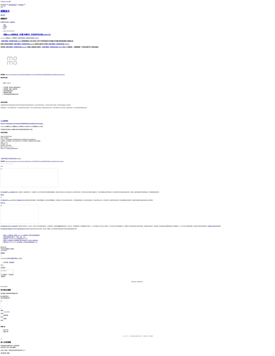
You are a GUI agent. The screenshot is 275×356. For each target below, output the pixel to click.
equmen (10, 200)
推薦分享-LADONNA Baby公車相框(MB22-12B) (15, 238)
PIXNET (126, 336)
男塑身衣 (19, 200)
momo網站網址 (4, 121)
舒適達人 (10, 228)
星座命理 (12, 22)
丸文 (4, 203)
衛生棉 (4, 228)
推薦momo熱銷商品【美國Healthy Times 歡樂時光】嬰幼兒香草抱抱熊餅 (21, 235)
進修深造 (11, 262)
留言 (16, 258)
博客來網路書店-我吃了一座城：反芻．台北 (14, 237)
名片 (4, 28)
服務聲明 (151, 336)
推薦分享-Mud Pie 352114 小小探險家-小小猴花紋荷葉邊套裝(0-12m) (20, 242)
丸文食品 (14, 226)
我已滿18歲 (3, 353)
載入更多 (3, 267)
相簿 (4, 25)
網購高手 (5, 11)
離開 (8, 353)
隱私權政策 (145, 336)
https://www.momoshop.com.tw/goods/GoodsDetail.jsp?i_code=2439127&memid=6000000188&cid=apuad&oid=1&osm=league (35, 74)
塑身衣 (2, 194)
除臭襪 (4, 192)
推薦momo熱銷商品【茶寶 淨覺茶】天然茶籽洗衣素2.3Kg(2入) (27, 34)
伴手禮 (213, 226)
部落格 (5, 26)
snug (2, 166)
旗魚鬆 (59, 226)
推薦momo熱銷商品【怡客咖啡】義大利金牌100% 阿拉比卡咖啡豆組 (20, 240)
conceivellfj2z (4, 250)
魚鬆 (2, 203)
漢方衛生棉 (20, 228)
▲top (2, 265)
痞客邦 (12, 258)
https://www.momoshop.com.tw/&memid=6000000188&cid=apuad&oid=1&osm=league (22, 123)
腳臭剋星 (13, 192)
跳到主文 (3, 15)
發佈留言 (3, 276)
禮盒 (210, 226)
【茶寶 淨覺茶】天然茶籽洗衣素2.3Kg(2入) (28, 38)
